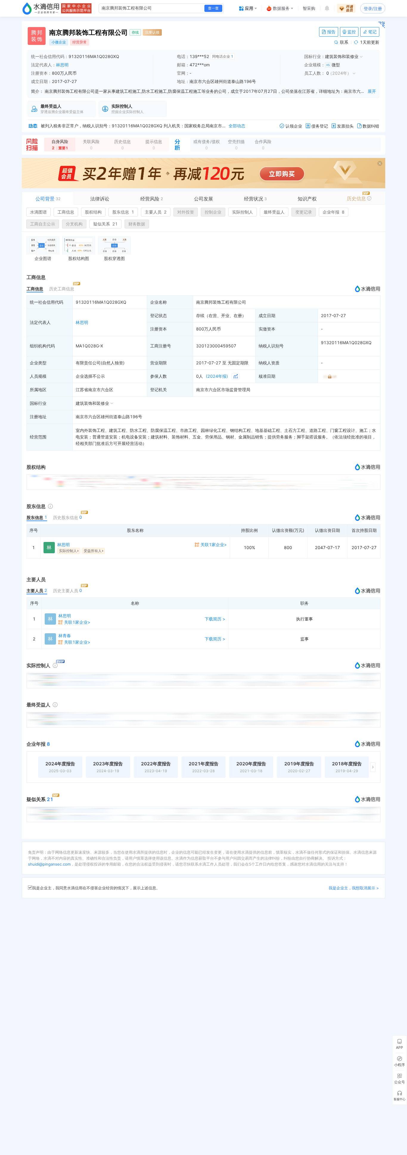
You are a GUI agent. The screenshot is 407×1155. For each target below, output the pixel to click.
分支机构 (74, 223)
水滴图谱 (38, 211)
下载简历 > (215, 618)
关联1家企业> (214, 544)
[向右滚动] (372, 767)
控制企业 (213, 211)
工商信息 (66, 211)
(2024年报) (217, 376)
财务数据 (136, 223)
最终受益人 (274, 211)
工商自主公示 (42, 223)
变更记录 (303, 211)
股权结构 (93, 211)
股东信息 (123, 211)
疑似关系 (105, 223)
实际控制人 (242, 211)
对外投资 (185, 211)
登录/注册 (373, 8)
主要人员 (156, 211)
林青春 (64, 635)
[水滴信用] (41, 8)
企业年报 (333, 211)
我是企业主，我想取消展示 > (354, 888)
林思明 (62, 64)
